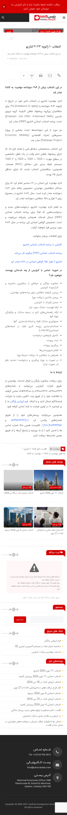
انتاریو (26, 449)
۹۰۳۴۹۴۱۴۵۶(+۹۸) (52, 425)
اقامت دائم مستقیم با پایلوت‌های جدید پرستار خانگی (36, 710)
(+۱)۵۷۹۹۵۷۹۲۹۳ (20, 420)
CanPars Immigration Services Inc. (45, 804)
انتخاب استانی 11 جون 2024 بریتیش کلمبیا (40, 676)
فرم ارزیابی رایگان (19, 401)
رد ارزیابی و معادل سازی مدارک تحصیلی (41, 716)
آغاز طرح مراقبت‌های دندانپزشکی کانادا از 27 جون (37, 688)
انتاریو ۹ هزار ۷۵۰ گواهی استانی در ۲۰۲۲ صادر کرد (36, 262)
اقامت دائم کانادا (39, 449)
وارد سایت (31, 597)
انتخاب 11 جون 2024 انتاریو (51, 493)
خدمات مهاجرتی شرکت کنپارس (46, 652)
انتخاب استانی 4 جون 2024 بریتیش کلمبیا (40, 705)
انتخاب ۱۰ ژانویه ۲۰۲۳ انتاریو (43, 46)
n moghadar (12, 58)
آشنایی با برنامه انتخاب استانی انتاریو (42, 245)
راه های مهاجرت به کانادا (54, 453)
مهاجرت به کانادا (34, 453)
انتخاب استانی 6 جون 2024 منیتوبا (18, 530)
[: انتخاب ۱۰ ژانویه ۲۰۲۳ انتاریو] (50, 75)
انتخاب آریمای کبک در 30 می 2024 (18, 493)
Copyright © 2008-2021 (16, 804)
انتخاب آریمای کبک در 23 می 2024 (44, 699)
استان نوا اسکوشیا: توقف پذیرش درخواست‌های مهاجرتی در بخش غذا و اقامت (34, 723)
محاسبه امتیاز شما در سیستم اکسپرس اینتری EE (38, 646)
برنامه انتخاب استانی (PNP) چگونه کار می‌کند (38, 253)
